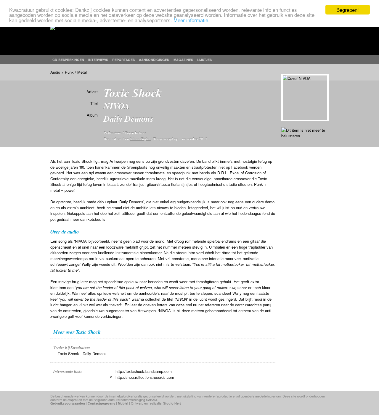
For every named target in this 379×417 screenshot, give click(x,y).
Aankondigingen (154, 59)
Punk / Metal (76, 72)
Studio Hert (172, 403)
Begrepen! (347, 9)
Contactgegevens (101, 403)
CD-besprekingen (68, 59)
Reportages (123, 59)
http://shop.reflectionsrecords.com (144, 377)
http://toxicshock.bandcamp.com (143, 371)
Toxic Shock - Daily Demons (82, 353)
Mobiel (123, 403)
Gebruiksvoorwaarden (67, 403)
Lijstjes (204, 59)
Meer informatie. (192, 20)
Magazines (183, 59)
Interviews (98, 59)
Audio (55, 72)
